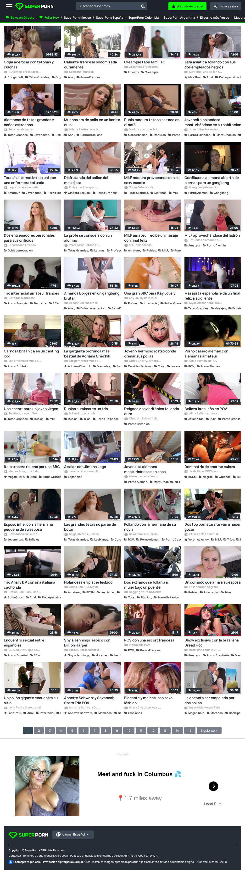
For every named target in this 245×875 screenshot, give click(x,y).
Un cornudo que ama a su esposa (212, 582)
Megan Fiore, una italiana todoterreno (25, 471)
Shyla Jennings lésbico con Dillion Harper (87, 643)
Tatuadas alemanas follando (205, 240)
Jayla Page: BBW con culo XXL (205, 471)
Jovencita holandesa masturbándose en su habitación (212, 122)
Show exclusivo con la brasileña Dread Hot (211, 643)
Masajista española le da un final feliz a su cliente (212, 296)
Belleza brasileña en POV (205, 408)
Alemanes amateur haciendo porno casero (145, 476)
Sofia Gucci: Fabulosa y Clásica (25, 592)
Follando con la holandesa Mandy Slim (85, 413)
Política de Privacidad (83, 855)
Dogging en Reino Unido (144, 592)
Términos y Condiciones (38, 855)
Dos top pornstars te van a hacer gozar (212, 527)
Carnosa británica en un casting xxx (31, 354)
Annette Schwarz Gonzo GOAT (85, 707)
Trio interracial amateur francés (31, 293)
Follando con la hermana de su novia (150, 527)
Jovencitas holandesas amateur (205, 129)
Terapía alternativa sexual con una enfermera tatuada (30, 180)
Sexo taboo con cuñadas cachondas (25, 534)
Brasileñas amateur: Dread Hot (205, 650)
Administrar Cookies (135, 855)
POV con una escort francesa (149, 640)
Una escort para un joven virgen (31, 408)
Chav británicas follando (145, 418)
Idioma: (73, 834)
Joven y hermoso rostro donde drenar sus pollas (150, 354)
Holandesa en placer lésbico (88, 582)
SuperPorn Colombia (143, 17)
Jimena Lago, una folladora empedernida (85, 471)
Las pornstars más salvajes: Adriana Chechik (85, 361)
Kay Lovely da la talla (142, 298)
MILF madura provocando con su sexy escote (151, 180)
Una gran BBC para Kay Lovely (149, 293)
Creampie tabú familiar (144, 62)
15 (189, 730)
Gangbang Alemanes (203, 187)
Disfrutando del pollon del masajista (86, 180)
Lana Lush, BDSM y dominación (85, 587)
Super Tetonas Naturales (145, 187)
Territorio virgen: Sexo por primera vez (25, 413)
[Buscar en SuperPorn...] (143, 6)
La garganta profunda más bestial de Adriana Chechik (87, 354)
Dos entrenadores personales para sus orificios (29, 238)
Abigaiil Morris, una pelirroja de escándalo (85, 534)
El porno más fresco (214, 17)
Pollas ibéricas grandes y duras (85, 187)
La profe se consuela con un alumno (88, 238)
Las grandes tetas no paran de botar (90, 527)
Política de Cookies (110, 855)
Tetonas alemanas (21, 129)
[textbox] (107, 6)
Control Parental (207, 862)
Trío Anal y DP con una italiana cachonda (29, 585)
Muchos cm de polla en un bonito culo (92, 122)
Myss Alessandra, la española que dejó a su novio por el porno (205, 303)
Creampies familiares (143, 67)
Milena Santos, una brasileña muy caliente (85, 129)
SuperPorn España (109, 17)
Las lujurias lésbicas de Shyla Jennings (85, 650)
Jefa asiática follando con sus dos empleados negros (210, 65)
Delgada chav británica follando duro (151, 411)
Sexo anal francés (81, 72)
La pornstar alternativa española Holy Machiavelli (25, 187)
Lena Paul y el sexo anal (24, 707)
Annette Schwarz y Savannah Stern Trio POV (89, 700)
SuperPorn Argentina (179, 17)
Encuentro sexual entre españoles (24, 643)
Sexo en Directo (22, 17)
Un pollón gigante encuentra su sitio (31, 700)
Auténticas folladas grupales (25, 72)
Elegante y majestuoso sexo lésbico (148, 700)
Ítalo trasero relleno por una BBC (32, 466)
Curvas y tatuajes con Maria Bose (25, 650)
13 (165, 730)
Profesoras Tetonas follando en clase (85, 245)
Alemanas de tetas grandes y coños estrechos (29, 122)
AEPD (223, 862)
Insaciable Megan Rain (204, 707)
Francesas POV (139, 645)
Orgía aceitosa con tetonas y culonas (29, 65)
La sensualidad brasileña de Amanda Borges (85, 303)
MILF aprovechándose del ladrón (212, 235)
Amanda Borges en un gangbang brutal (91, 296)
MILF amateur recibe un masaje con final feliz (151, 238)
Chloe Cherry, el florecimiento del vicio (145, 361)
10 (128, 730)
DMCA (153, 855)
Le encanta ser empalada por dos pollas (209, 700)
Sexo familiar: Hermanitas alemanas (145, 534)
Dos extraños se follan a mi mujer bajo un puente (147, 585)
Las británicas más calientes (25, 361)
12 (152, 730)
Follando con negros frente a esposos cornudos (205, 587)
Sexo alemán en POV (203, 361)
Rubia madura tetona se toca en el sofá (151, 122)
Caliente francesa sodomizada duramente (90, 65)
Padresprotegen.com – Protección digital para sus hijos (48, 862)
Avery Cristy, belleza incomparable (145, 707)
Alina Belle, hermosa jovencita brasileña (205, 413)
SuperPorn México (77, 17)
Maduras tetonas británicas (145, 129)
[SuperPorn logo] (34, 7)
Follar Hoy (52, 17)
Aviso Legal (61, 855)
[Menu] (9, 6)
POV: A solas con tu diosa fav (205, 534)
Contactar (15, 855)
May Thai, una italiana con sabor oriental (205, 72)
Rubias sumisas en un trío (86, 408)
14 (177, 730)
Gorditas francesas (21, 298)
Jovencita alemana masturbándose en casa (145, 469)
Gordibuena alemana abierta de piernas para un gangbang (211, 180)
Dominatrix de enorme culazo (209, 466)
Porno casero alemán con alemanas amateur (206, 354)
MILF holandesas (140, 245)
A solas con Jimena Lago (85, 466)
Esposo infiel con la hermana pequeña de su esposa (28, 527)
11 (141, 730)
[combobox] (111, 6)
